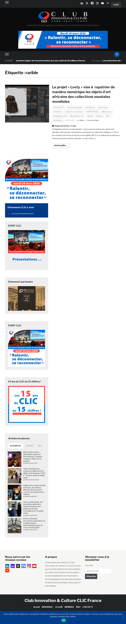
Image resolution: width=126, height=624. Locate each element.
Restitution (58, 120)
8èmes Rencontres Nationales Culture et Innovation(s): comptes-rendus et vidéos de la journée (33, 456)
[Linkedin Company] (82, 3)
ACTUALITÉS (58, 107)
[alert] (27, 213)
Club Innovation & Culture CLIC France (63, 600)
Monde (90, 116)
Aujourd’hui (15, 446)
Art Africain (90, 107)
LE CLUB (59, 607)
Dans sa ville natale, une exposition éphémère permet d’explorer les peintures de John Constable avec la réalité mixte (33, 507)
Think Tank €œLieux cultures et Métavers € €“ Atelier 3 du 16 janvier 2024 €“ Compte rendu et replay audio (34, 473)
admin (81, 120)
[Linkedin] (13, 566)
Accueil (36, 607)
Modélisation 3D (60, 116)
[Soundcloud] (108, 3)
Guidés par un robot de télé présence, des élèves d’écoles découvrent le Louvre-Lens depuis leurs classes (34, 489)
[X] (87, 3)
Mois (40, 446)
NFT (108, 116)
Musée (99, 116)
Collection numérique (74, 112)
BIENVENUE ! (47, 607)
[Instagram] (97, 3)
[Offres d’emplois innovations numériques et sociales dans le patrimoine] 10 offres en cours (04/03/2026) (34, 523)
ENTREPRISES (92, 112)
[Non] (123, 617)
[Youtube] (102, 3)
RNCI (78, 607)
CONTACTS (88, 607)
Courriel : (89, 565)
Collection (57, 112)
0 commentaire (92, 120)
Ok (64, 620)
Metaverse (106, 112)
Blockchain (102, 107)
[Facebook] (92, 3)
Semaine (29, 446)
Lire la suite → (61, 145)
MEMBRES (69, 607)
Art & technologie (74, 107)
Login (116, 5)
